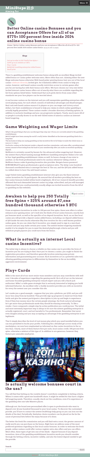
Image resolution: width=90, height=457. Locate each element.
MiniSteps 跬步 (19, 8)
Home (9, 45)
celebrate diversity (20, 83)
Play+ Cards (11, 65)
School (35, 455)
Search (8, 446)
